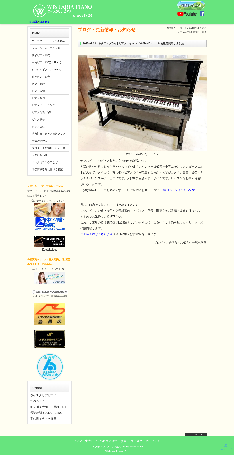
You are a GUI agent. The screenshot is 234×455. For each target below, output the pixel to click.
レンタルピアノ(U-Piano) (46, 69)
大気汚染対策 (39, 140)
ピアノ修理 (38, 83)
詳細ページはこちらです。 (180, 190)
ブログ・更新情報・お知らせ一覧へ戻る (180, 242)
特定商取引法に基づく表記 (47, 169)
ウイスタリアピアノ (112, 446)
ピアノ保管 (38, 119)
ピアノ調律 (38, 90)
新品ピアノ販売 (41, 55)
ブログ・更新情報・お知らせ (48, 148)
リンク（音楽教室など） (46, 162)
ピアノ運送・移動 (42, 112)
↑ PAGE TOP (195, 434)
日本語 (33, 21)
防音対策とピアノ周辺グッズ (48, 133)
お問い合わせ (39, 155)
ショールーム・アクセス (46, 48)
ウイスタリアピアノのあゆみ (48, 41)
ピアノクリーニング (43, 105)
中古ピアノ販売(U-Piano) (46, 62)
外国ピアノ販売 (41, 76)
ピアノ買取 (38, 126)
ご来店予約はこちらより (96, 234)
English (44, 21)
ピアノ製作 (38, 98)
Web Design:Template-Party (117, 451)
